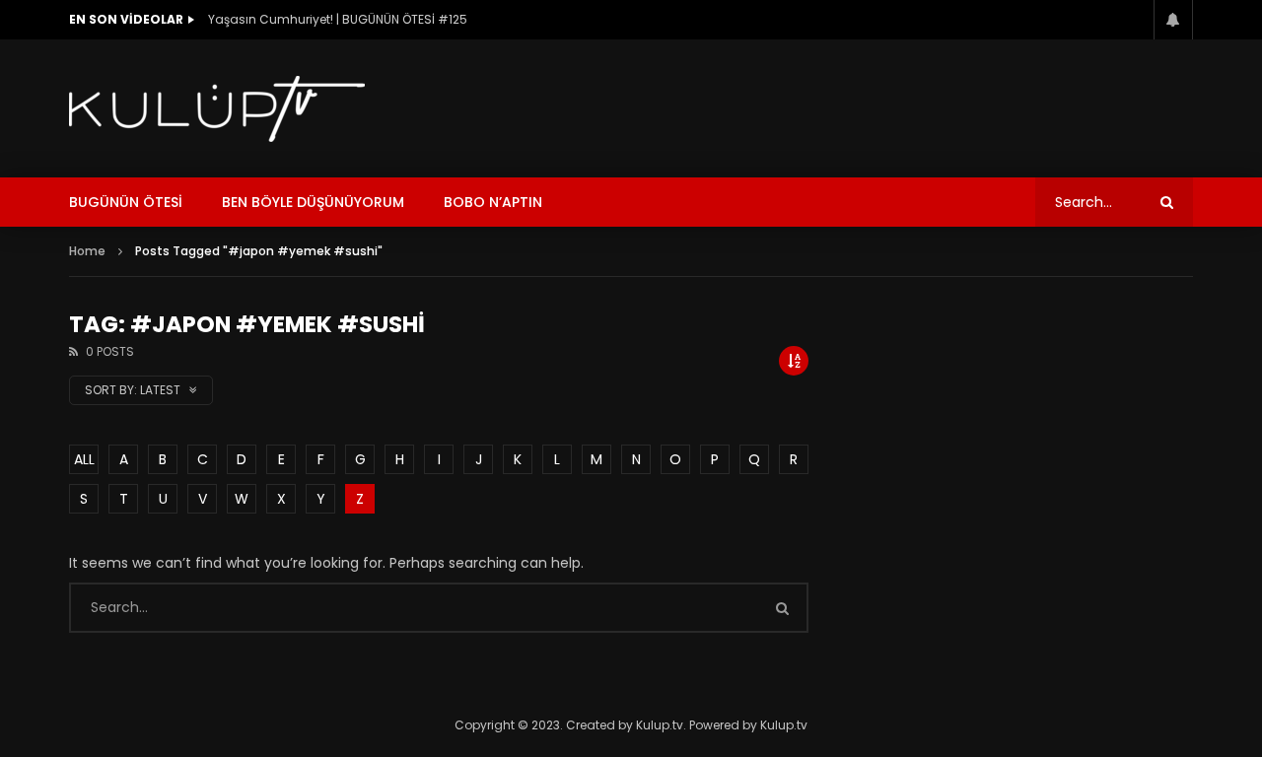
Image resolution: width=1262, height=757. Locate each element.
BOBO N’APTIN (493, 202)
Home (87, 250)
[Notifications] (1173, 19)
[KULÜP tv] (217, 109)
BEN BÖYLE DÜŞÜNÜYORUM (313, 202)
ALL (84, 459)
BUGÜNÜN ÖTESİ (125, 202)
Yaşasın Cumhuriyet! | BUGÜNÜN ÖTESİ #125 (337, 19)
